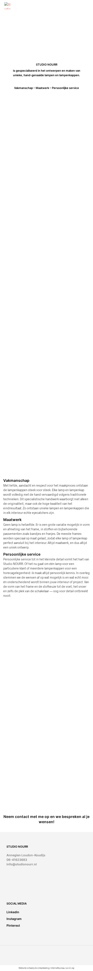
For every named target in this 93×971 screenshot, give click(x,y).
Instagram (14, 919)
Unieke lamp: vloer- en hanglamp (63, 771)
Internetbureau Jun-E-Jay (62, 968)
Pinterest (13, 925)
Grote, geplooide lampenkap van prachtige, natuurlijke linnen (63, 680)
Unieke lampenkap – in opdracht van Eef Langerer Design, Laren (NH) (19, 776)
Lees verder (13, 682)
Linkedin (12, 912)
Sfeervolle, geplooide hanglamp (18, 675)
